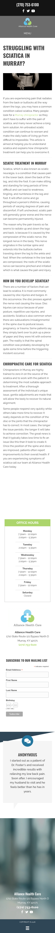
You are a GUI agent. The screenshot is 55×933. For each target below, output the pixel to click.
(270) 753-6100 (27, 4)
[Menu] (27, 928)
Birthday (10, 700)
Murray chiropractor (26, 114)
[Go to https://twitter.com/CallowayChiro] (28, 11)
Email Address (14, 669)
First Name (11, 680)
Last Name (11, 690)
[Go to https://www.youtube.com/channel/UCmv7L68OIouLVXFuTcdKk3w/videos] (33, 11)
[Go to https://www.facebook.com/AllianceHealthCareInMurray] (23, 11)
